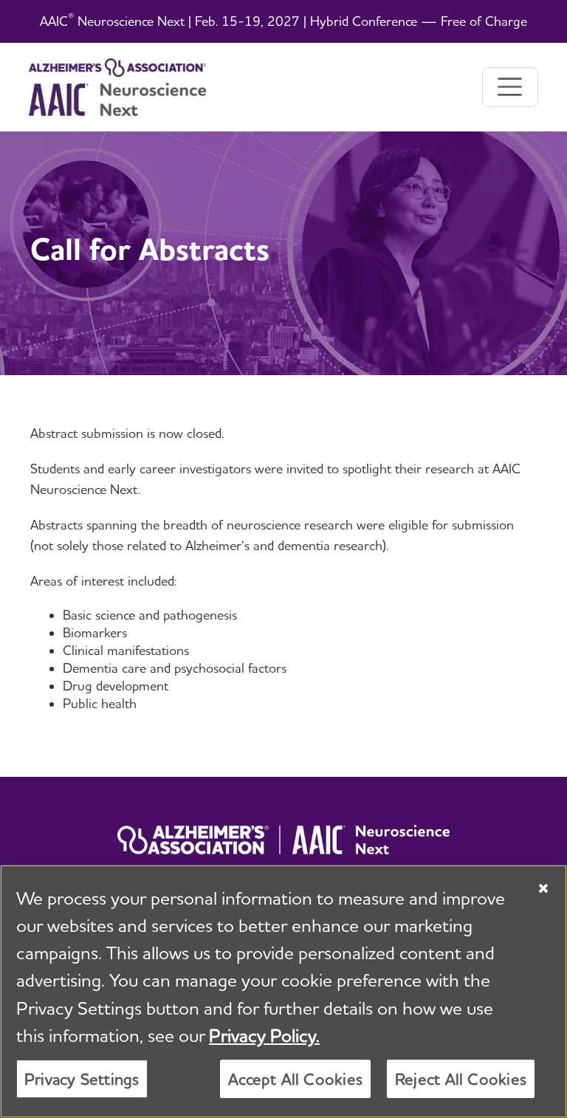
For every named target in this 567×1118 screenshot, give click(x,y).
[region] (283, 991)
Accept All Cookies (295, 1078)
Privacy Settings (82, 1078)
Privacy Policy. (264, 1035)
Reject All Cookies (460, 1078)
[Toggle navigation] (510, 87)
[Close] (543, 888)
